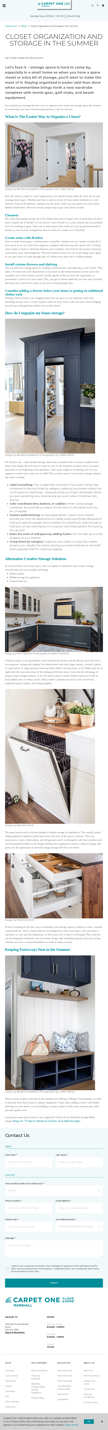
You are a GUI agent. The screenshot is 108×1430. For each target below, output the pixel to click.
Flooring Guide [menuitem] (64, 1381)
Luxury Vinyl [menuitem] (11, 1375)
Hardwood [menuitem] (10, 1381)
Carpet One (11, 26)
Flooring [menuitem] (9, 1370)
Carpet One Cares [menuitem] (89, 1382)
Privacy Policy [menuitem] (91, 1402)
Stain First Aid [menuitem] (64, 1375)
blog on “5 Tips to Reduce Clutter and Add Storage (46, 1121)
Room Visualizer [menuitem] (39, 1370)
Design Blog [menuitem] (37, 1398)
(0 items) (103, 5)
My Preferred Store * (66, 1219)
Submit (54, 1283)
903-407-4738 (73, 16)
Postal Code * (11, 1219)
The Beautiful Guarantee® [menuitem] (64, 1387)
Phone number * (13, 1201)
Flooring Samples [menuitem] (35, 1377)
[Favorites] (97, 6)
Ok (88, 1421)
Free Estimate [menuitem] (12, 1401)
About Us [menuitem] (88, 1370)
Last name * (61, 1155)
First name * (11, 1155)
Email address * (63, 1201)
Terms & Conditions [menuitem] (89, 1395)
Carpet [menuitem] (8, 1386)
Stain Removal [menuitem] (64, 1370)
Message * (10, 1238)
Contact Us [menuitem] (89, 1389)
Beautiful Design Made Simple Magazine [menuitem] (38, 1388)
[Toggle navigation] (4, 5)
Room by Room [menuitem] (91, 1375)
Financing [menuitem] (10, 1407)
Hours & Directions (15, 1332)
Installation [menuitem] (63, 1399)
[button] (92, 6)
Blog (23, 26)
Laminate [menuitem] (10, 1391)
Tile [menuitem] (7, 1396)
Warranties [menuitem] (62, 1394)
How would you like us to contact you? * (24, 1184)
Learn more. (71, 1425)
